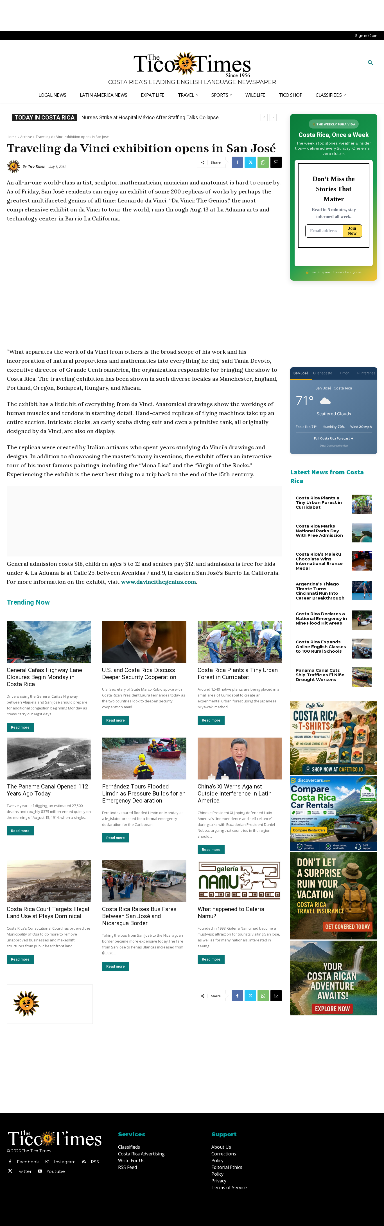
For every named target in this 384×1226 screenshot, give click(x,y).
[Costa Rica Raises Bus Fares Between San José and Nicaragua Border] (144, 881)
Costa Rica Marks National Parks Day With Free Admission (319, 530)
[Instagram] (47, 1162)
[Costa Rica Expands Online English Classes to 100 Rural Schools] (362, 648)
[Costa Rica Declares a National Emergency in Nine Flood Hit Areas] (362, 620)
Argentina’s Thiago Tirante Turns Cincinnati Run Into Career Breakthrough (320, 591)
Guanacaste (322, 373)
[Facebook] (237, 162)
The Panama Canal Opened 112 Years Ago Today (47, 790)
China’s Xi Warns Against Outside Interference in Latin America (235, 793)
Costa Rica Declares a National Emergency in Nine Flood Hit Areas (321, 618)
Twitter (24, 1171)
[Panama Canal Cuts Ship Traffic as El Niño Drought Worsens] (362, 677)
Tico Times (36, 166)
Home (12, 136)
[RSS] (84, 1162)
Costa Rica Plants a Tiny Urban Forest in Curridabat (238, 673)
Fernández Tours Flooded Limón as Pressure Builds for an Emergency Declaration (144, 793)
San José (300, 373)
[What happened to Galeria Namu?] (240, 881)
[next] (273, 117)
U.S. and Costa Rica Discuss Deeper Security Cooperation (139, 673)
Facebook (28, 1161)
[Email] (276, 162)
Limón (344, 373)
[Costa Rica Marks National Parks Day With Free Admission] (362, 532)
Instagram (65, 1161)
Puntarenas (366, 373)
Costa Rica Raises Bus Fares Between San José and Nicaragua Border (139, 916)
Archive (26, 136)
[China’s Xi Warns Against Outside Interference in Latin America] (240, 759)
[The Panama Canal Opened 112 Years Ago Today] (49, 759)
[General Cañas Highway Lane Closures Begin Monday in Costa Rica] (49, 642)
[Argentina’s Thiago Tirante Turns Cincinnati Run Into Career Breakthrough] (362, 590)
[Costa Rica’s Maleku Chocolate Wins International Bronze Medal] (362, 561)
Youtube (56, 1171)
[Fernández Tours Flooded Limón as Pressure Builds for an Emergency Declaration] (144, 759)
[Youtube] (40, 1171)
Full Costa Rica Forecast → (334, 438)
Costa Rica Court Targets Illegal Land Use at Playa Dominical (48, 913)
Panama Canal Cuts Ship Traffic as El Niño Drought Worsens (320, 675)
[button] (370, 63)
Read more (20, 727)
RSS (95, 1161)
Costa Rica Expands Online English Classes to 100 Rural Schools (158, 117)
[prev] (264, 117)
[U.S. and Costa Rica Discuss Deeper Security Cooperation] (144, 642)
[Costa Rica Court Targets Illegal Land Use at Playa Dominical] (49, 881)
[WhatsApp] (263, 162)
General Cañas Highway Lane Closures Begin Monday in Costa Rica (44, 677)
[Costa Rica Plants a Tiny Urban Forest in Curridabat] (240, 642)
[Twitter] (250, 162)
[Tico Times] (14, 166)
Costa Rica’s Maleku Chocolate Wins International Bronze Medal (319, 561)
